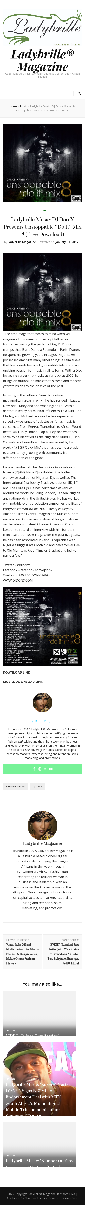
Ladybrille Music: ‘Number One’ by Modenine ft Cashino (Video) (39, 1164)
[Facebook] (34, 769)
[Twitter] (45, 769)
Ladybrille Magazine (22, 242)
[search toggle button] (79, 93)
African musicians (16, 786)
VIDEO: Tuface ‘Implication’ (33, 1036)
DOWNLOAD (13, 672)
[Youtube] (51, 769)
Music (42, 210)
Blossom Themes (36, 1198)
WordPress (72, 1198)
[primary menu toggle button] (5, 93)
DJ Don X (37, 786)
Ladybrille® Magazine (42, 60)
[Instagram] (40, 769)
